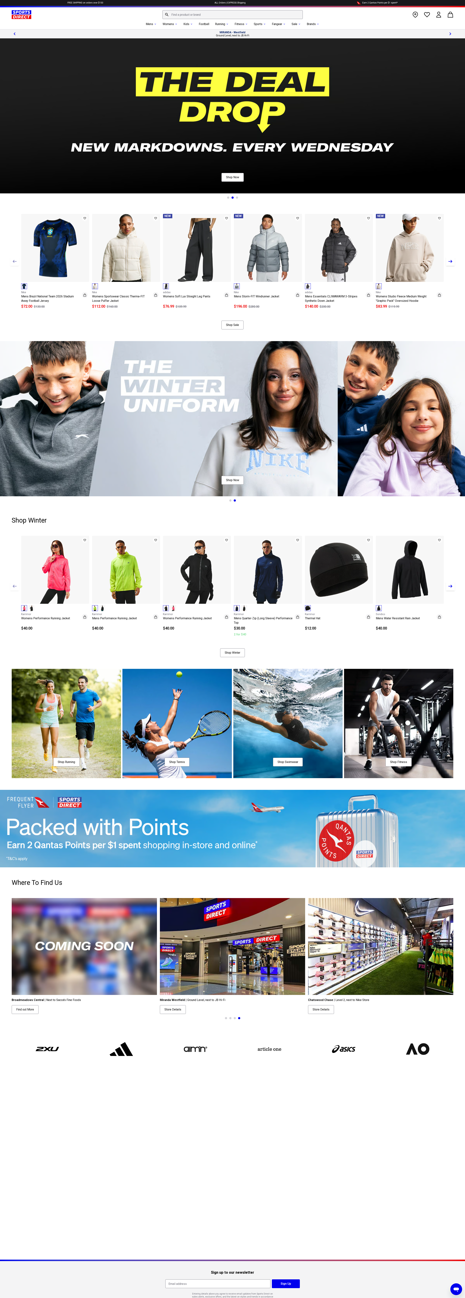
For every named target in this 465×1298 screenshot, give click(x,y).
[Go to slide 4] (239, 1018)
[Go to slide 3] (237, 198)
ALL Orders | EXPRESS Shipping (230, 2)
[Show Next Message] (450, 33)
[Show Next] (450, 261)
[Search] (166, 14)
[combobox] (232, 14)
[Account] (438, 14)
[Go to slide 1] (228, 198)
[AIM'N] (195, 1049)
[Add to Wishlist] (84, 218)
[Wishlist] (427, 14)
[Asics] (343, 1049)
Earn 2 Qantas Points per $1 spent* (380, 2)
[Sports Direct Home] (21, 14)
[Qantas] (232, 828)
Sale (294, 24)
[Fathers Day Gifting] (232, 115)
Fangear (277, 24)
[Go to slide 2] (232, 198)
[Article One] (269, 1049)
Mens (149, 24)
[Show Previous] (14, 261)
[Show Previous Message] (14, 33)
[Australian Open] (417, 1049)
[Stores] (415, 14)
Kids (186, 24)
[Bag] (450, 14)
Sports (258, 24)
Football (204, 24)
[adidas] (121, 1049)
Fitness (239, 24)
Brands (311, 24)
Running (220, 24)
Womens (168, 24)
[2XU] (47, 1049)
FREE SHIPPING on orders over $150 (85, 2)
